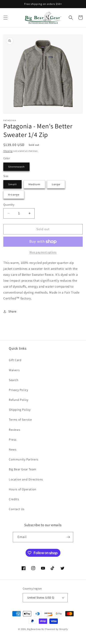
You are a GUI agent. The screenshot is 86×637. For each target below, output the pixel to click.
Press (13, 440)
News (12, 449)
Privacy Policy (18, 390)
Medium (36, 185)
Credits (14, 499)
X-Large (16, 195)
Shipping (8, 151)
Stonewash (19, 167)
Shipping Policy (20, 410)
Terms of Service (20, 420)
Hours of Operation (22, 489)
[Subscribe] (68, 537)
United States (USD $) (40, 597)
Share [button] (12, 311)
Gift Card (15, 360)
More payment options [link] (43, 252)
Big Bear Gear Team (22, 469)
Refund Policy (18, 400)
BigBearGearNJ (36, 629)
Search (14, 380)
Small (15, 185)
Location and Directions (26, 479)
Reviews (14, 430)
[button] (5, 17)
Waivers (14, 370)
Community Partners (23, 459)
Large (58, 185)
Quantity (8, 204)
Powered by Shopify (56, 629)
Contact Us (16, 509)
